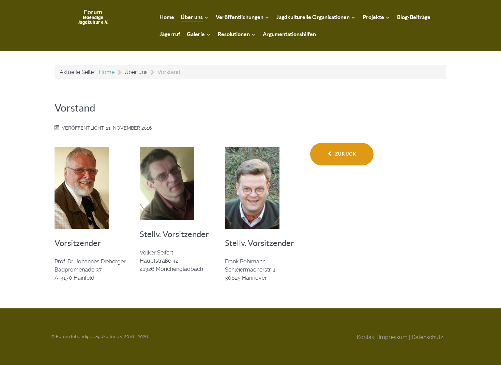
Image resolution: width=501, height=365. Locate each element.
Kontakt (366, 337)
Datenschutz (427, 337)
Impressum (393, 337)
